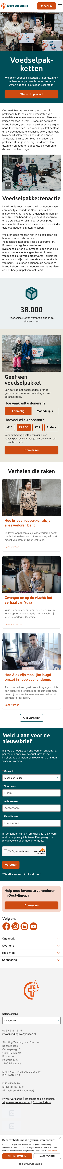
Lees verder (52, 1150)
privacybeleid (10, 840)
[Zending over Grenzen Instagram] (15, 926)
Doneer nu (31, 450)
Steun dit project (31, 94)
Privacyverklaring (12, 1098)
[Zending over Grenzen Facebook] (6, 926)
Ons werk (8, 938)
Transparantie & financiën (40, 1098)
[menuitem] (16, 5)
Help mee (8, 952)
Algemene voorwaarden (16, 1102)
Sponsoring (9, 960)
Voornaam (9, 786)
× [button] (60, 1138)
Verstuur (11, 864)
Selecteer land (10, 1013)
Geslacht (8, 771)
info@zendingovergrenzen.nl (19, 1033)
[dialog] (31, 1152)
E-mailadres (10, 816)
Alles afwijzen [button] (47, 1156)
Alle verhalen (31, 718)
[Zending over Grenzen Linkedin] (24, 926)
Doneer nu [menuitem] (46, 6)
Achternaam (10, 801)
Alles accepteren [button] (17, 1156)
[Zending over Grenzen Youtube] (34, 926)
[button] (31, 1164)
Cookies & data (42, 1102)
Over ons (8, 945)
